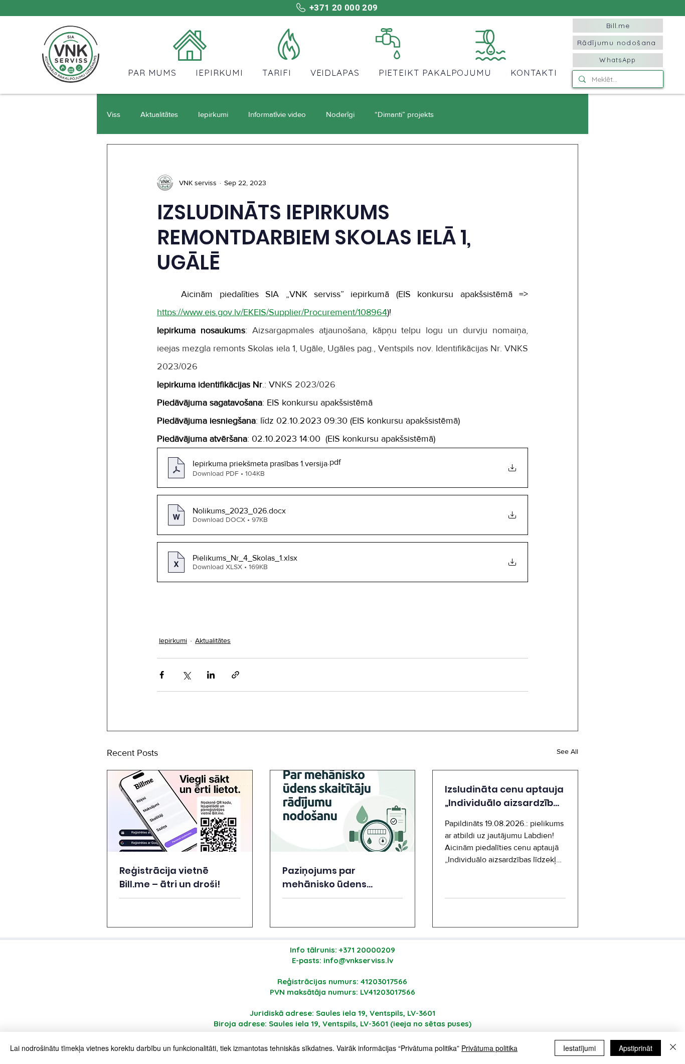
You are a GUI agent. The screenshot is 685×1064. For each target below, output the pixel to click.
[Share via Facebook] (161, 675)
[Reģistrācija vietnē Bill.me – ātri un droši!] (179, 811)
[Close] (673, 1048)
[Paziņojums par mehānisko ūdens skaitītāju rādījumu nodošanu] (342, 811)
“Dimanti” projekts (404, 114)
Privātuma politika (489, 1048)
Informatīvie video (277, 114)
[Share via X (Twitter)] (186, 675)
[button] (152, 72)
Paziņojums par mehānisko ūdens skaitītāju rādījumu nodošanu (327, 877)
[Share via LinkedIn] (211, 675)
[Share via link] (235, 675)
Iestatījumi (579, 1048)
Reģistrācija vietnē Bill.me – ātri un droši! (169, 877)
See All (567, 751)
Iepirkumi (213, 114)
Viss (113, 114)
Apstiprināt (635, 1048)
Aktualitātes (159, 114)
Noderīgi (340, 114)
